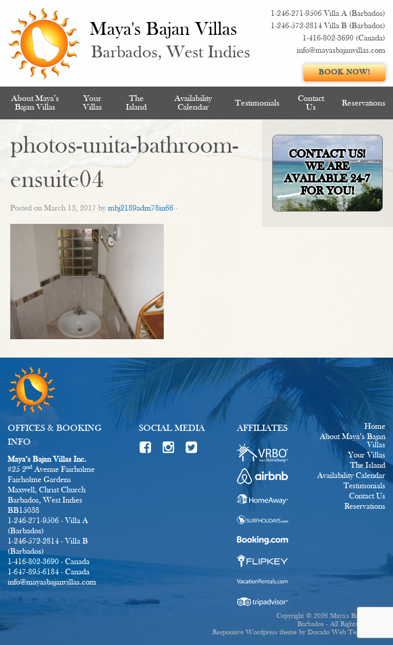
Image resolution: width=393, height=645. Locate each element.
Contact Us (311, 103)
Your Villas (92, 103)
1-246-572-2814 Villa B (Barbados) (328, 26)
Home (374, 427)
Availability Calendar (193, 103)
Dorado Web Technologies (346, 632)
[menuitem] (35, 103)
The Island (136, 103)
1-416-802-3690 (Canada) (343, 38)
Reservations (363, 103)
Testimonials (257, 103)
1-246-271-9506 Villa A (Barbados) (328, 14)
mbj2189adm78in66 (140, 208)
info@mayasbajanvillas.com (341, 51)
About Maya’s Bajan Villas (35, 103)
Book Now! (344, 72)
